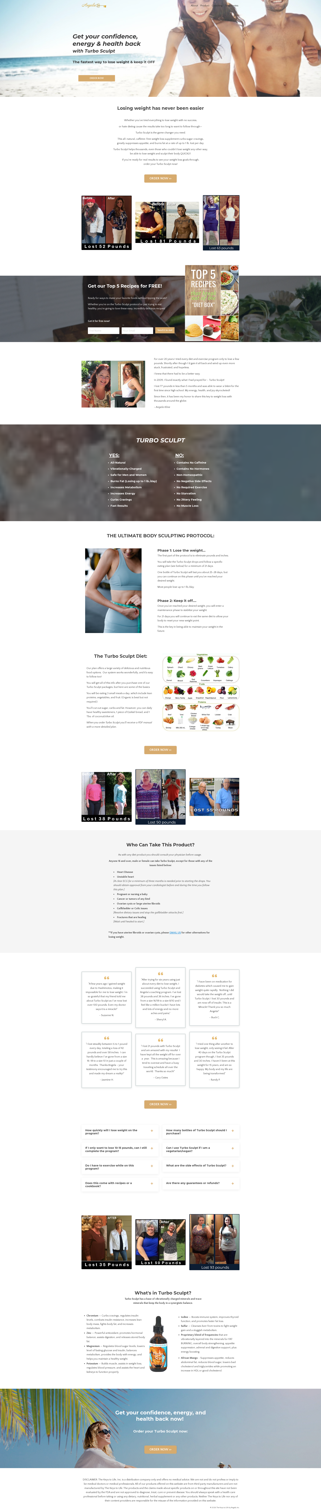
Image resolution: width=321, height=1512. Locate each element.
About (194, 5)
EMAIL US (175, 932)
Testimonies (231, 5)
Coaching (217, 5)
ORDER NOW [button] (97, 78)
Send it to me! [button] (164, 330)
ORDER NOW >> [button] (160, 178)
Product (204, 5)
